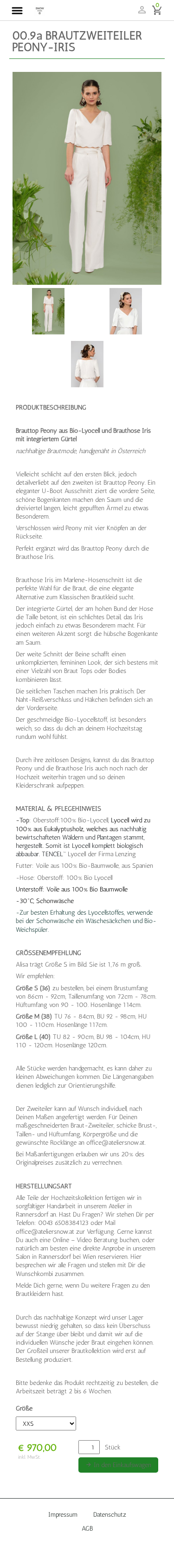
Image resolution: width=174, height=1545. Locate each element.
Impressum (62, 1515)
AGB (87, 1528)
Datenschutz (109, 1515)
